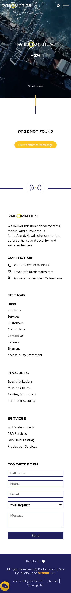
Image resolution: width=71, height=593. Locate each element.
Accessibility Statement (25, 355)
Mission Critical (19, 388)
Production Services (22, 446)
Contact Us (16, 335)
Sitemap (14, 348)
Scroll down (35, 86)
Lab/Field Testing (21, 440)
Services (14, 316)
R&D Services (17, 433)
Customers (16, 323)
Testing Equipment (22, 394)
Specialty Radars (20, 381)
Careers (13, 342)
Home (12, 303)
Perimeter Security (21, 400)
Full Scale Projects (21, 427)
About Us (15, 329)
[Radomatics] (16, 5)
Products (14, 310)
